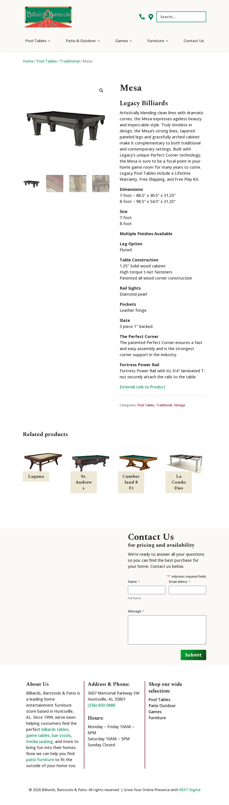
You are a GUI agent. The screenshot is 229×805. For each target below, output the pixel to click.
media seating (39, 741)
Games (121, 40)
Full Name (134, 598)
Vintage (179, 405)
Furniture (155, 40)
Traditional (70, 61)
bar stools (61, 735)
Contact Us (194, 40)
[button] (101, 90)
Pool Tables (35, 40)
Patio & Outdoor (81, 40)
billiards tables (54, 729)
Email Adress (179, 581)
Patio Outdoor (162, 705)
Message (136, 611)
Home (28, 61)
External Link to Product (142, 387)
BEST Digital (189, 789)
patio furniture (40, 759)
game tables (38, 735)
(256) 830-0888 (101, 705)
